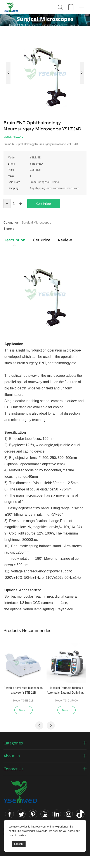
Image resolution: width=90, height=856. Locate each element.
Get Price (43, 204)
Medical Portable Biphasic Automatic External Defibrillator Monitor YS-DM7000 (66, 690)
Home (12, 25)
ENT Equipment (28, 25)
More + (23, 710)
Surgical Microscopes (53, 25)
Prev (8, 73)
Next (82, 73)
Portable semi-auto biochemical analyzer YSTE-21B (23, 690)
